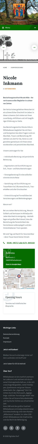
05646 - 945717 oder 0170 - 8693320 (21, 243)
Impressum (7, 342)
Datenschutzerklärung (11, 334)
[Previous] (3, 47)
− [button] (6, 274)
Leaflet (22, 288)
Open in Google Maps (13, 264)
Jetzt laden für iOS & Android (14, 363)
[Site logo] (19, 16)
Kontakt (6, 338)
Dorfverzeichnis (17, 67)
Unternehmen (10, 89)
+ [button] (6, 271)
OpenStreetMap (30, 288)
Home (5, 67)
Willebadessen (19, 20)
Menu (7, 27)
